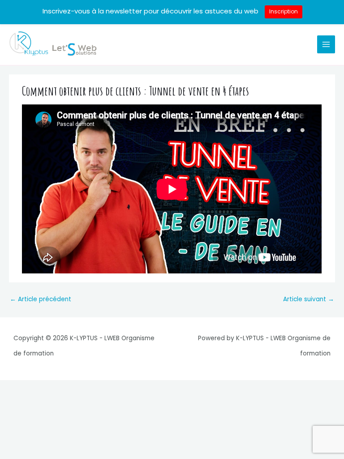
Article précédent (40, 299)
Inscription (283, 11)
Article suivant (308, 299)
